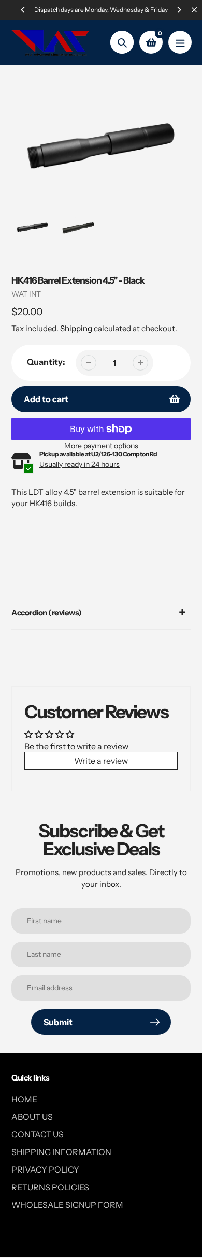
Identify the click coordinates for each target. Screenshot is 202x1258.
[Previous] (23, 10)
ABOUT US (32, 1117)
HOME (24, 1099)
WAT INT (26, 294)
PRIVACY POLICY (45, 1169)
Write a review (101, 761)
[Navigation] (180, 42)
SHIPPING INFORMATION (61, 1152)
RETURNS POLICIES (50, 1187)
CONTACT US (37, 1134)
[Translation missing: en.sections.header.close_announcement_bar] (194, 10)
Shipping (76, 328)
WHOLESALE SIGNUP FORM (67, 1205)
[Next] (179, 10)
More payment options (101, 445)
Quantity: (46, 362)
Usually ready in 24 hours (79, 464)
